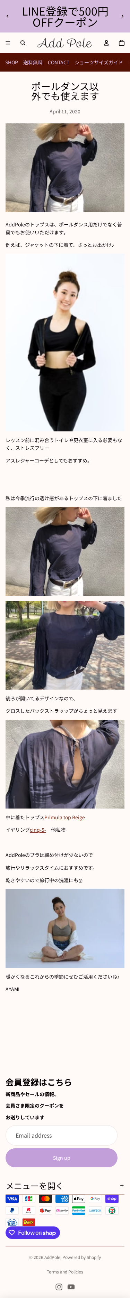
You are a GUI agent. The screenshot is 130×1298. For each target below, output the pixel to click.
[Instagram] (59, 1287)
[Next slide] (122, 16)
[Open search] (23, 42)
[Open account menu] (106, 42)
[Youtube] (71, 1287)
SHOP (11, 62)
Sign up (61, 1157)
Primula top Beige (64, 817)
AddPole (52, 1257)
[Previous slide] (7, 16)
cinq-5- (38, 829)
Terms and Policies (65, 1271)
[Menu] (8, 43)
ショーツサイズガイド (99, 62)
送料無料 (33, 62)
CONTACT (58, 62)
